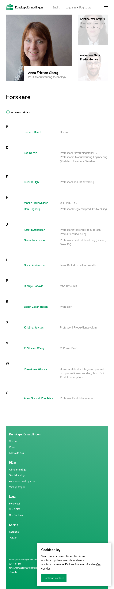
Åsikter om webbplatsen (22, 481)
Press (12, 447)
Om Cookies (16, 515)
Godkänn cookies (53, 578)
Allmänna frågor (18, 469)
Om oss (13, 441)
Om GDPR (14, 509)
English (57, 7)
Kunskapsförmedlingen (29, 7)
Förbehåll (14, 503)
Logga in (70, 7)
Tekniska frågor (18, 475)
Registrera (85, 7)
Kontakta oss (16, 453)
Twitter (13, 537)
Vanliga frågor (17, 487)
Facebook (14, 531)
